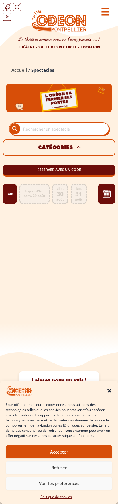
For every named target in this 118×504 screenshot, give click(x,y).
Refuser (59, 467)
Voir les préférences (59, 483)
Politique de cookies (56, 496)
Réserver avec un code (59, 169)
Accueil (19, 70)
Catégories (55, 148)
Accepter (59, 452)
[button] (109, 391)
